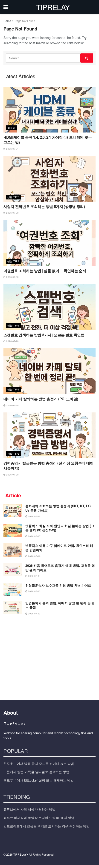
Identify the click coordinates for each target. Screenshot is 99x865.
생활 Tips (13, 197)
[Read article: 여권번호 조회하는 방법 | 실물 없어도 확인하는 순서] (49, 243)
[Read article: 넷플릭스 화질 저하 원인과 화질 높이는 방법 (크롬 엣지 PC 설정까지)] (12, 530)
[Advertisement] (49, 656)
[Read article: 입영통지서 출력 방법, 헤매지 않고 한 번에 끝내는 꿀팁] (12, 607)
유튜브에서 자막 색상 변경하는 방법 (29, 809)
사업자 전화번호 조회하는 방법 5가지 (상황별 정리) (44, 206)
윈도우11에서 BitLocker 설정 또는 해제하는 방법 (38, 780)
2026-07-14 (34, 576)
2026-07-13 (34, 591)
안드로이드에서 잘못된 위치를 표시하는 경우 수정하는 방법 (46, 826)
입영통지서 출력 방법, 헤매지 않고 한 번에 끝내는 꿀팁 (59, 605)
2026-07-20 (12, 212)
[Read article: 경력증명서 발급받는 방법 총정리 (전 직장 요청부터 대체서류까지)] (49, 435)
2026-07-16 (34, 556)
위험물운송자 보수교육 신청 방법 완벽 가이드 (58, 585)
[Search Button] (86, 58)
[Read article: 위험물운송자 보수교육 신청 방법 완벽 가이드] (12, 589)
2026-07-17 (34, 536)
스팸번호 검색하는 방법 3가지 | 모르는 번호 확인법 (43, 334)
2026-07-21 (12, 148)
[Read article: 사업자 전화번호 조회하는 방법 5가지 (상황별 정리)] (49, 179)
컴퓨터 (11, 128)
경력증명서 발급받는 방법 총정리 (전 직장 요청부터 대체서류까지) (48, 465)
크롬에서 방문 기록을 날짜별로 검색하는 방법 (36, 771)
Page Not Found (25, 21)
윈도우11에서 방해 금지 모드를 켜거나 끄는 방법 (38, 763)
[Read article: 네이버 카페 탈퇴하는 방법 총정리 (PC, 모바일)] (49, 371)
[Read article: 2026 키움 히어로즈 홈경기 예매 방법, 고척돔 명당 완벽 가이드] (12, 569)
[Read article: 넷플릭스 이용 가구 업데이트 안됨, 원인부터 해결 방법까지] (12, 549)
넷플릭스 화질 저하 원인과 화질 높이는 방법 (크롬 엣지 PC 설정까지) (59, 528)
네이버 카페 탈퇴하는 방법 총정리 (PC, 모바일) (40, 398)
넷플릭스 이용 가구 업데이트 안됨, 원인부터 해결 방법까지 (59, 547)
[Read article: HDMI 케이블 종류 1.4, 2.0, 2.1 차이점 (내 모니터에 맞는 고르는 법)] (49, 110)
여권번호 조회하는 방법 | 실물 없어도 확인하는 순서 (44, 270)
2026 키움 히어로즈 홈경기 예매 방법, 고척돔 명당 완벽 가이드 (60, 567)
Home (7, 21)
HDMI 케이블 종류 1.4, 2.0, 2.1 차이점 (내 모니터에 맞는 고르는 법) (47, 140)
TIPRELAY (53, 7)
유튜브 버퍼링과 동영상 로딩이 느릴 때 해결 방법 (38, 817)
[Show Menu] (5, 7)
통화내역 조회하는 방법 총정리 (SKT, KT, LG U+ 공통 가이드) (58, 508)
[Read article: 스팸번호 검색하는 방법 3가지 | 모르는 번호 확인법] (49, 307)
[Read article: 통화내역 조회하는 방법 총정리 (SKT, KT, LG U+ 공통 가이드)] (12, 510)
